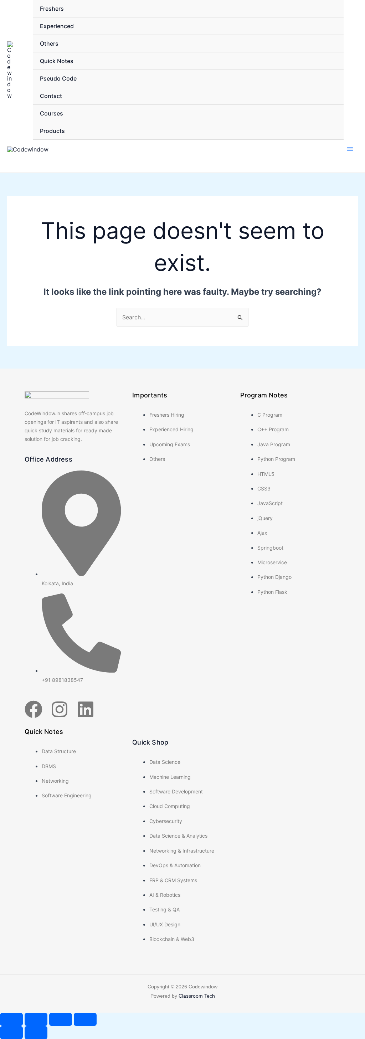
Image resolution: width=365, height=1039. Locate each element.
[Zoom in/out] (11, 1019)
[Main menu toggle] (350, 149)
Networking (55, 781)
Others (49, 43)
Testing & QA (164, 909)
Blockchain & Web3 (171, 939)
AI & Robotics (164, 895)
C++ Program (273, 429)
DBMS (49, 766)
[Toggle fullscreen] (36, 1019)
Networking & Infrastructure (181, 851)
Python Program (276, 459)
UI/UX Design (164, 924)
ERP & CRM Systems (173, 880)
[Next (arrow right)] (36, 1032)
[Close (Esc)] (85, 1019)
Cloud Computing (169, 806)
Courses (51, 113)
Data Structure (59, 751)
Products (52, 130)
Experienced (57, 26)
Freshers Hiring (166, 415)
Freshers (52, 8)
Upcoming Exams (169, 444)
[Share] (60, 1019)
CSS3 (264, 488)
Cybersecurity (165, 821)
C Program (269, 415)
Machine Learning (170, 777)
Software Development (176, 791)
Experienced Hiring (171, 429)
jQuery (265, 518)
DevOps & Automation (175, 865)
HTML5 (265, 474)
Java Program (273, 444)
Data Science (164, 762)
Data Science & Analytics (178, 836)
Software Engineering (67, 795)
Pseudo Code (58, 78)
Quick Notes (56, 61)
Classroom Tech (197, 996)
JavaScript (270, 503)
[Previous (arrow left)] (11, 1032)
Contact (51, 95)
